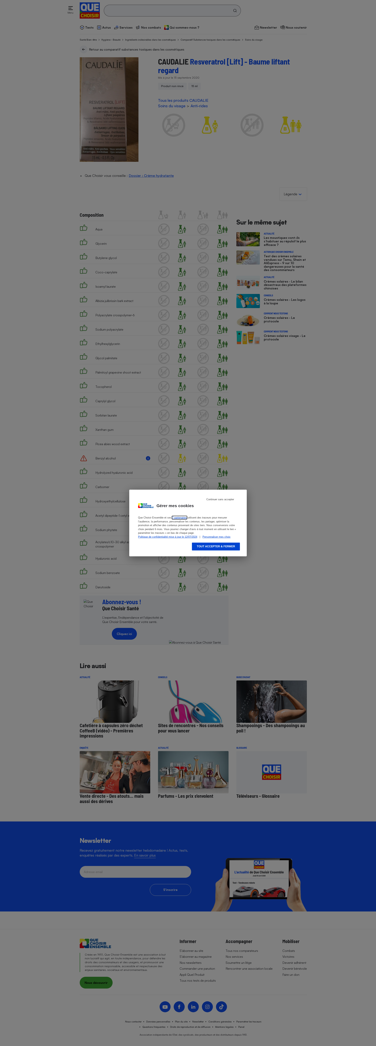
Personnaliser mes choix (216, 536)
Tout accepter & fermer (216, 546)
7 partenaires (179, 517)
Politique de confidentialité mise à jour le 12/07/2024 (167, 536)
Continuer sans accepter (220, 499)
